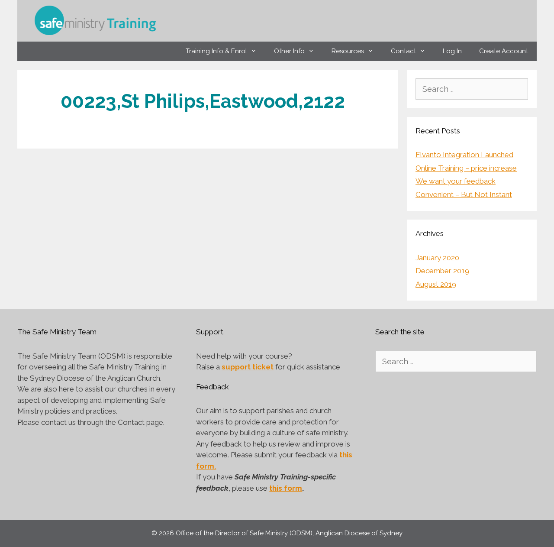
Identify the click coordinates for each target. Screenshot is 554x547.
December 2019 (442, 270)
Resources (348, 51)
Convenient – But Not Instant (464, 194)
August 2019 (436, 284)
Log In (452, 51)
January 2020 (437, 257)
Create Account (503, 51)
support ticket (248, 367)
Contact (403, 51)
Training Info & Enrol (216, 51)
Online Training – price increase (466, 168)
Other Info (289, 51)
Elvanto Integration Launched (464, 154)
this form (285, 488)
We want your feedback (456, 181)
